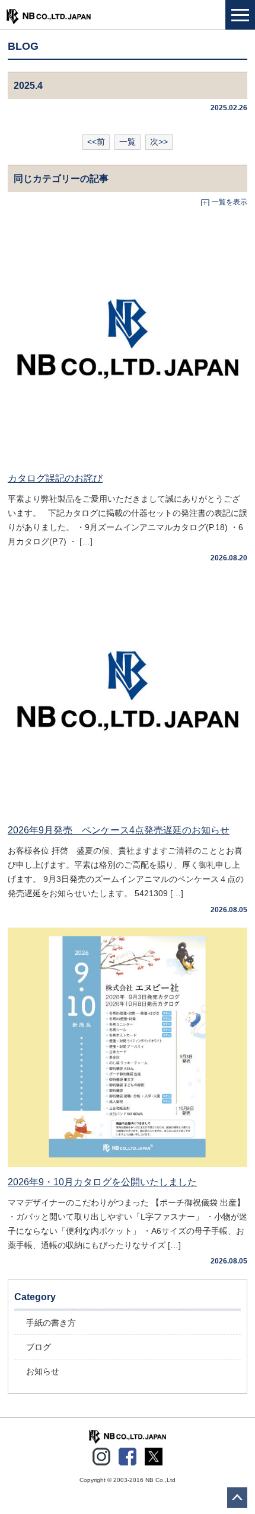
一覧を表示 (229, 202)
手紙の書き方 (51, 1322)
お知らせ (42, 1371)
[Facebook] (127, 1454)
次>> (159, 141)
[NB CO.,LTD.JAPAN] (127, 1436)
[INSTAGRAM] (101, 1454)
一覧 (127, 141)
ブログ (38, 1347)
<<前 (96, 141)
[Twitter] (153, 1454)
